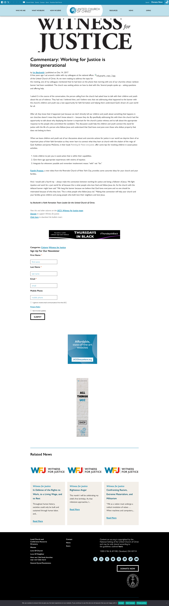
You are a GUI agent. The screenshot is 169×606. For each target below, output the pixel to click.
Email (33, 279)
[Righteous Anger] (84, 471)
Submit (37, 316)
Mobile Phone (36, 290)
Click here (34, 216)
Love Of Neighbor (37, 554)
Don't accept (130, 603)
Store (47, 2)
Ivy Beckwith (38, 72)
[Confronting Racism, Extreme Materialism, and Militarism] (121, 471)
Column (44, 247)
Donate (33, 213)
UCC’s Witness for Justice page (70, 210)
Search (147, 2)
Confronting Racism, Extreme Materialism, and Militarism (120, 494)
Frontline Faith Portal (56, 2)
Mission (33, 547)
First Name (36, 255)
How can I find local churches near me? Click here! (41, 558)
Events (37, 2)
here (121, 546)
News (68, 542)
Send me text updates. (39, 311)
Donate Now (157, 1)
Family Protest (36, 170)
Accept (121, 603)
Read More (38, 521)
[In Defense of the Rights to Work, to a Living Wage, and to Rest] (47, 471)
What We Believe (38, 10)
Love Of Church (36, 550)
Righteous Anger (78, 489)
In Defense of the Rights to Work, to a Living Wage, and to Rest (47, 494)
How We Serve (55, 10)
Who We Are (20, 10)
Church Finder (30, 2)
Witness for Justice (57, 247)
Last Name (36, 267)
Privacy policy (141, 603)
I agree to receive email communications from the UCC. (50, 302)
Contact (42, 2)
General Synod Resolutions (40, 563)
